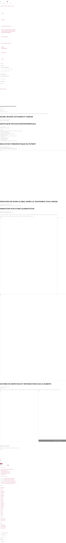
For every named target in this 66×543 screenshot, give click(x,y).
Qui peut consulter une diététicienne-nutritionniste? (8, 29)
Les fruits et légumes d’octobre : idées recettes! (9, 478)
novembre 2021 (2, 491)
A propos (3, 19)
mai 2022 (2, 488)
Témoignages (3, 52)
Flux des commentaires (3, 526)
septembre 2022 (2, 487)
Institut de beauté (4, 36)
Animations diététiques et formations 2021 (8, 106)
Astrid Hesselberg (3, 482)
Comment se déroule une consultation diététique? (7, 70)
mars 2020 (2, 499)
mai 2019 (2, 512)
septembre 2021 (2, 492)
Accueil (2, 63)
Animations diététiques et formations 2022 (5, 471)
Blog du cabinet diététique (6, 43)
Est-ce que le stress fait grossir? (4, 470)
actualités (2, 77)
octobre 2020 (2, 496)
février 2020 (2, 500)
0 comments (1, 110)
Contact (2, 83)
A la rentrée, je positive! (3, 474)
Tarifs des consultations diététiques (6, 32)
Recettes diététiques (4, 48)
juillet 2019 (2, 509)
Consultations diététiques (6, 26)
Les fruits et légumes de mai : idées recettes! (9, 483)
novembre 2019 (2, 504)
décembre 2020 (2, 495)
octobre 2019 (2, 505)
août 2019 (2, 508)
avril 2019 (2, 513)
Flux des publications (3, 525)
